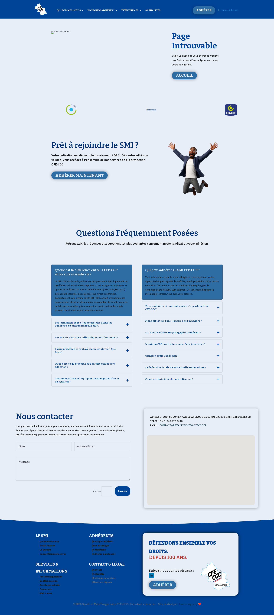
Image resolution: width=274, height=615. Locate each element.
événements (129, 10)
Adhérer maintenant (79, 175)
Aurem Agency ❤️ (189, 604)
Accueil (184, 75)
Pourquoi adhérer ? (101, 10)
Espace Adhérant (228, 10)
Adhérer (204, 10)
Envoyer (122, 491)
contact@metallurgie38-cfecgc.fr (183, 425)
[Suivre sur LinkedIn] (151, 575)
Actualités (152, 10)
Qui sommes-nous (69, 10)
